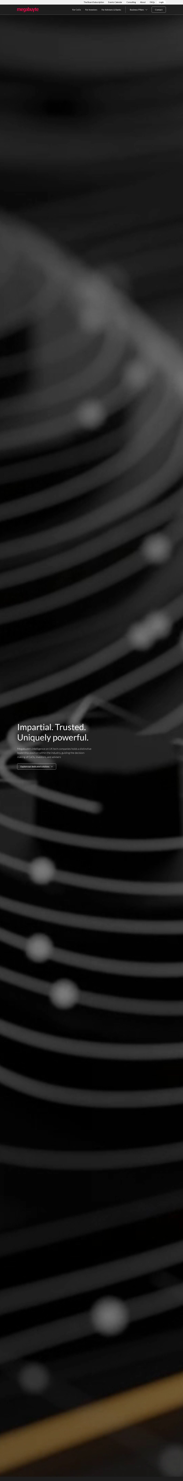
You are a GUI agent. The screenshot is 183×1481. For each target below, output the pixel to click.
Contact (159, 9)
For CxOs (76, 9)
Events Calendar (115, 2)
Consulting (131, 2)
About (143, 2)
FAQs (152, 2)
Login (161, 2)
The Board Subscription (94, 2)
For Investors (91, 9)
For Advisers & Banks (111, 9)
